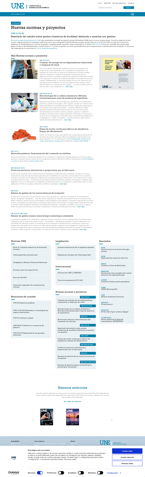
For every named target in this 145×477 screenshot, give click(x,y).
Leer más (69, 86)
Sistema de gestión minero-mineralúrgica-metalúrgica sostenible (42, 216)
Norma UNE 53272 (36, 161)
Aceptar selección (127, 457)
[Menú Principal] (132, 14)
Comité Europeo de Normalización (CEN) (27, 40)
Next (112, 420)
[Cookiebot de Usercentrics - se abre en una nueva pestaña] (13, 472)
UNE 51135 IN (97, 44)
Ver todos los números (72, 401)
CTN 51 (47, 48)
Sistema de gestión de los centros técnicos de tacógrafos (37, 193)
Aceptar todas (127, 451)
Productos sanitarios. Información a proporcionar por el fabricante (42, 170)
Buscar (128, 7)
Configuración (112, 473)
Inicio (100, 3)
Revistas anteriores (119, 3)
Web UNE (107, 3)
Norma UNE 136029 (81, 141)
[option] (116, 72)
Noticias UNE (15, 443)
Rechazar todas (127, 463)
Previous (33, 420)
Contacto (131, 3)
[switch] (61, 472)
